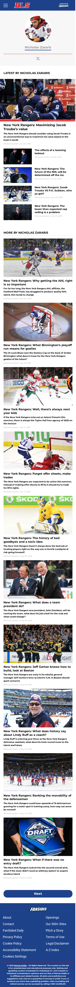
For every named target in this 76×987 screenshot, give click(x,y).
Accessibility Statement (19, 950)
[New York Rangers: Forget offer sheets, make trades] (38, 462)
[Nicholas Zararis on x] (38, 59)
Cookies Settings (15, 956)
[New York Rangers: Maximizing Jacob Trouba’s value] (38, 112)
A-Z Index (52, 950)
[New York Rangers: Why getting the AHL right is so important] (38, 269)
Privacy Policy (12, 937)
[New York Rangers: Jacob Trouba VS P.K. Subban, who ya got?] (38, 194)
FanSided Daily (13, 930)
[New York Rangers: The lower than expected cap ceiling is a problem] (38, 212)
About (7, 917)
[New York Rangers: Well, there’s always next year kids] (38, 398)
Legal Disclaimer (57, 943)
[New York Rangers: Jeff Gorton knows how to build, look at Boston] (38, 655)
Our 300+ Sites (56, 924)
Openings (52, 917)
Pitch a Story (54, 930)
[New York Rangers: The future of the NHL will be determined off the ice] (38, 175)
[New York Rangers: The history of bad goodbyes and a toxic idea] (38, 526)
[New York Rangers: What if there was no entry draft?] (38, 848)
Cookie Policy (12, 943)
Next (38, 894)
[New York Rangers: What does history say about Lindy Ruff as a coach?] (38, 719)
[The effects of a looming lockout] (38, 156)
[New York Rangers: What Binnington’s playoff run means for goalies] (38, 333)
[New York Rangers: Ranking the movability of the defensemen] (38, 784)
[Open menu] (6, 5)
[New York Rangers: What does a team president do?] (38, 591)
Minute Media (20, 965)
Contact (8, 924)
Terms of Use (55, 937)
